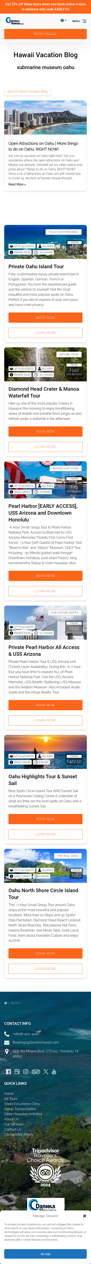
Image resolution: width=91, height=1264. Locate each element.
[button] (85, 1216)
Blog (15, 1002)
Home (9, 1094)
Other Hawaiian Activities (23, 1114)
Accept (45, 1254)
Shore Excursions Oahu (22, 1104)
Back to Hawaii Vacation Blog (28, 91)
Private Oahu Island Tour (36, 267)
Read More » (17, 184)
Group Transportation (20, 1109)
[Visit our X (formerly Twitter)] (45, 1071)
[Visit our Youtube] (54, 1071)
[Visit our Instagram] (25, 1071)
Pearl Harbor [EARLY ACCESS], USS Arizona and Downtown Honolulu (42, 513)
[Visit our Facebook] (8, 1071)
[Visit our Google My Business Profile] (17, 1071)
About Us (11, 1119)
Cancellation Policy (18, 1134)
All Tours (10, 1099)
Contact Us (12, 1129)
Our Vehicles (13, 1124)
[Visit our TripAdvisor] (36, 1071)
